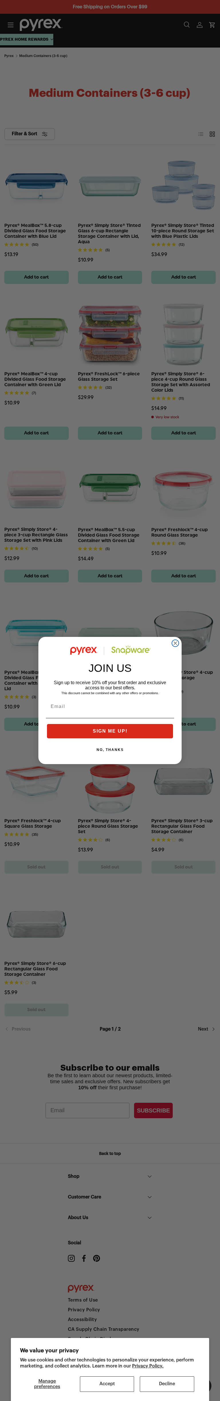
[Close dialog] (175, 643)
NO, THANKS (110, 750)
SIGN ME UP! (110, 731)
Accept (107, 1384)
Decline (167, 1384)
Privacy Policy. (148, 1366)
